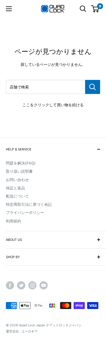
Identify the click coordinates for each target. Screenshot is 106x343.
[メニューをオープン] (9, 8)
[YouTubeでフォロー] (43, 285)
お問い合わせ (17, 179)
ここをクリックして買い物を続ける (53, 104)
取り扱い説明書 (19, 171)
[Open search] (83, 9)
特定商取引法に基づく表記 (29, 204)
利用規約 (13, 221)
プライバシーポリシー (25, 212)
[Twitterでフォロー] (21, 285)
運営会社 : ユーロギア (22, 331)
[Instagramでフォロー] (32, 285)
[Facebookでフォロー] (10, 285)
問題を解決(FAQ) (21, 163)
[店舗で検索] (92, 87)
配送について (17, 196)
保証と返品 (15, 188)
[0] (95, 8)
